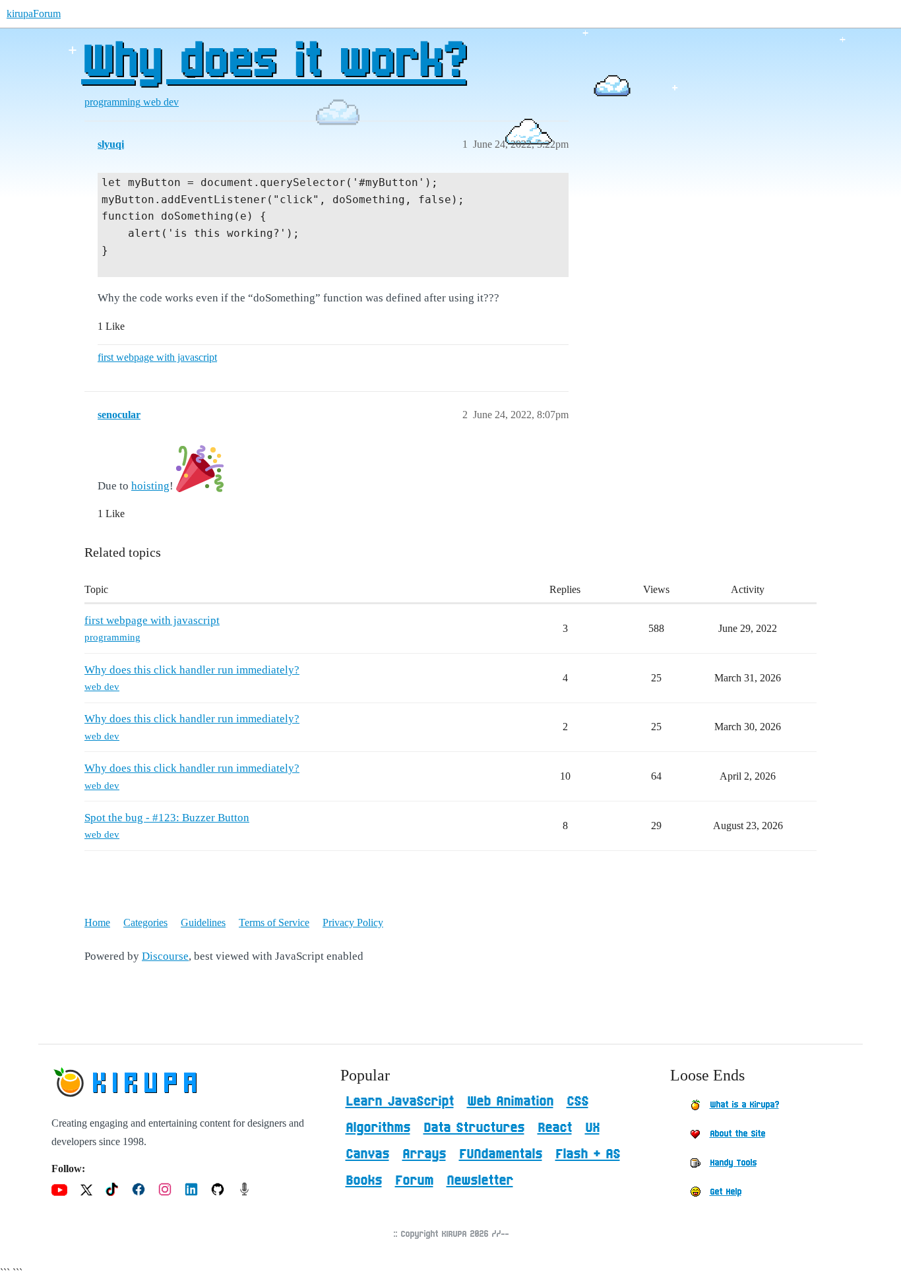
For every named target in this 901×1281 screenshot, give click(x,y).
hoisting (150, 486)
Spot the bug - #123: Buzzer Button (166, 817)
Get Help (725, 1192)
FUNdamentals (500, 1154)
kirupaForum (34, 13)
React (555, 1128)
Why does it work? (273, 62)
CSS (577, 1101)
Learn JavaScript (400, 1101)
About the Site (737, 1134)
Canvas (367, 1154)
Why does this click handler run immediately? (191, 670)
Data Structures (473, 1128)
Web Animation (510, 1101)
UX (592, 1128)
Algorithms (378, 1128)
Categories (145, 922)
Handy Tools (733, 1163)
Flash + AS (587, 1154)
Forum (414, 1181)
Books (364, 1181)
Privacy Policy (353, 922)
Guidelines (203, 922)
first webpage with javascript (157, 357)
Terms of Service (274, 922)
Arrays (424, 1154)
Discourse (165, 956)
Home (97, 922)
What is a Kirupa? (744, 1105)
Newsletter (480, 1181)
